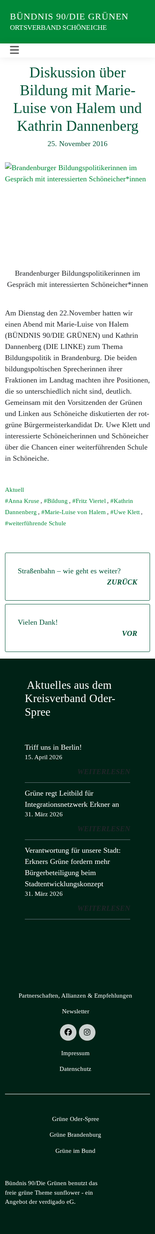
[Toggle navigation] (14, 50)
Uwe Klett (127, 512)
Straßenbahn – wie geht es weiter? (77, 576)
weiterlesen (103, 771)
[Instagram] (87, 1032)
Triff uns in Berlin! (53, 747)
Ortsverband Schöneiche (58, 27)
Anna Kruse (23, 501)
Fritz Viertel (91, 501)
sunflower (67, 1192)
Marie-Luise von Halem (75, 512)
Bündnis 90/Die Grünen (69, 16)
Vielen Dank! (77, 627)
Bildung (57, 501)
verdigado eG (56, 1201)
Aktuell (14, 489)
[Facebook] (68, 1032)
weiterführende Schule (37, 523)
